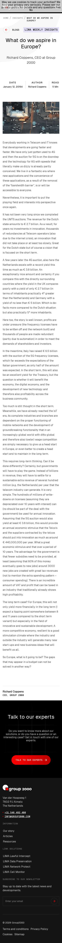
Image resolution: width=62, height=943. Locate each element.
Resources (9, 841)
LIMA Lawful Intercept (16, 856)
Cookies (7, 934)
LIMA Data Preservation (17, 861)
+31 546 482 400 (15, 812)
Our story (8, 830)
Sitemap (19, 934)
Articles (8, 836)
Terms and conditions (16, 929)
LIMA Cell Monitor (14, 872)
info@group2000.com (17, 816)
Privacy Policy (39, 929)
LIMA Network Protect (16, 866)
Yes (58, 7)
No (31, 10)
